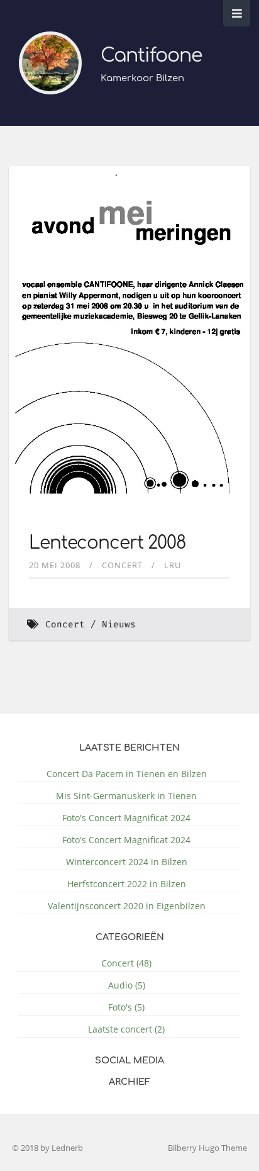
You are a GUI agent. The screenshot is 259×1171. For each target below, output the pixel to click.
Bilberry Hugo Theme (207, 1147)
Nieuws (119, 624)
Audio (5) (126, 985)
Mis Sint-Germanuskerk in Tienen (126, 796)
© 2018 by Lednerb (47, 1147)
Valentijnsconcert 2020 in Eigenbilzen (127, 906)
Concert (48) (126, 963)
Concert (122, 565)
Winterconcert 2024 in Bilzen (126, 862)
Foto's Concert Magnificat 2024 (126, 818)
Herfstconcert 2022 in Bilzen (126, 884)
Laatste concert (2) (126, 1029)
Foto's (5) (126, 1007)
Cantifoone (151, 55)
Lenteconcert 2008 (107, 543)
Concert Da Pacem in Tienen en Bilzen (127, 774)
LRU (172, 565)
